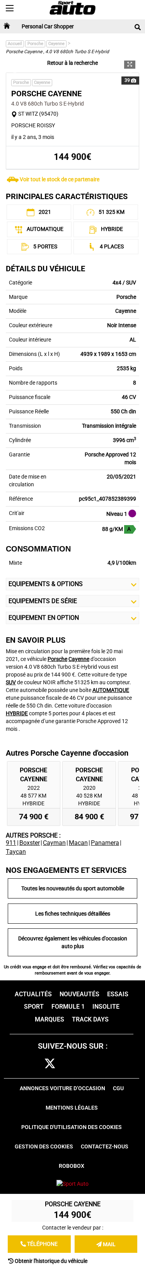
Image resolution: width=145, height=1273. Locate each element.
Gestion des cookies (44, 1146)
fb (35, 1064)
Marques (49, 1019)
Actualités (33, 994)
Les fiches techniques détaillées (72, 914)
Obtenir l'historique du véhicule (50, 1261)
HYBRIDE (17, 713)
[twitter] (50, 1064)
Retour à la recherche (72, 63)
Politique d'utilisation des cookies (71, 1127)
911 (11, 842)
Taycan (16, 851)
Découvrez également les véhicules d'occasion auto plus (72, 942)
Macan (78, 842)
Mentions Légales (72, 1108)
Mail (109, 1244)
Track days (90, 1019)
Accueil (15, 43)
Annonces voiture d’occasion (62, 1088)
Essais (117, 994)
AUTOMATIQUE (110, 690)
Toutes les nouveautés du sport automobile (72, 888)
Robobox (71, 1166)
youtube (103, 1064)
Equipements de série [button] (43, 601)
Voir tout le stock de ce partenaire (59, 179)
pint (85, 1064)
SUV (11, 682)
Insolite (105, 1006)
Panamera (105, 842)
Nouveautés (79, 994)
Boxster (29, 842)
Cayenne (56, 43)
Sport (34, 1006)
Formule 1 (68, 1006)
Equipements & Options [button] (46, 584)
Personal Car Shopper (48, 26)
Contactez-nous (104, 1146)
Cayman (54, 842)
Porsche (35, 43)
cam (67, 1064)
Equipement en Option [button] (44, 617)
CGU (118, 1088)
